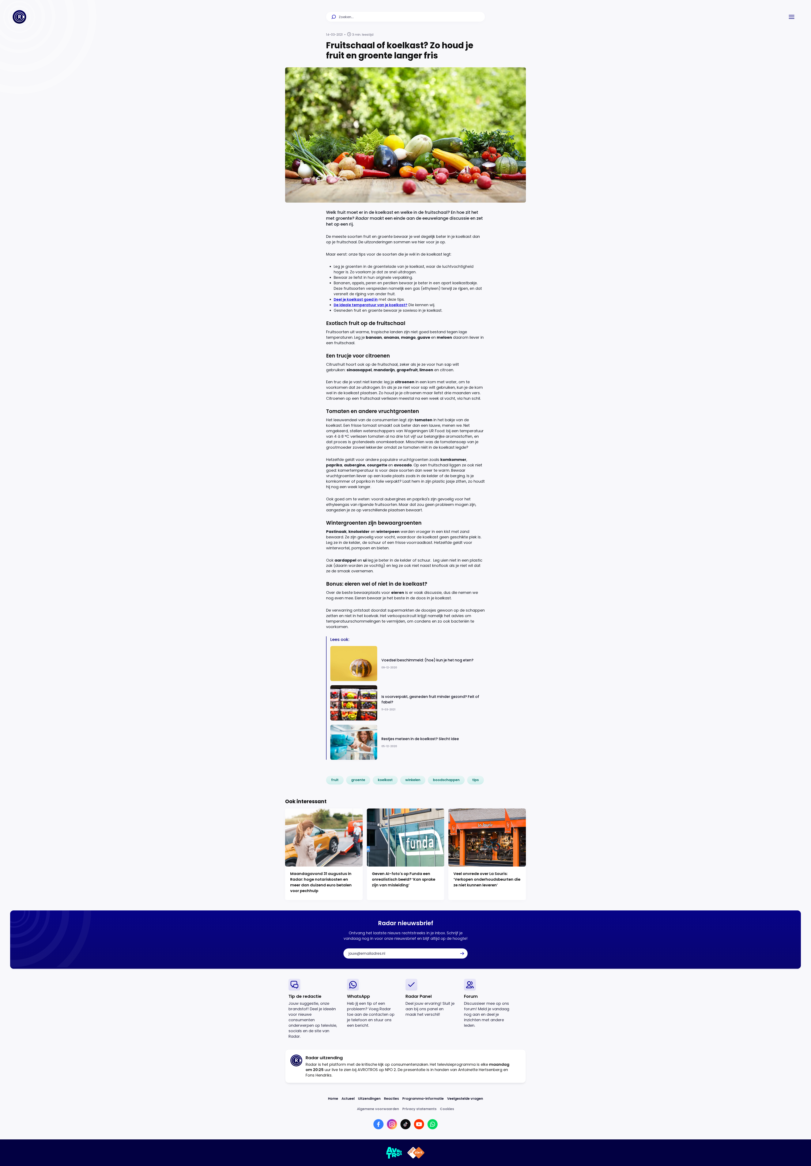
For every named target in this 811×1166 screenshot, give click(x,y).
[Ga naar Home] (19, 17)
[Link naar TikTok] (405, 1124)
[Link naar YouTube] (419, 1124)
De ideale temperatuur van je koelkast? (370, 304)
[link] (335, 780)
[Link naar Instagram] (392, 1124)
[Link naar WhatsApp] (432, 1124)
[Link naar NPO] (416, 1152)
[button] (791, 17)
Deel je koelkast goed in (356, 299)
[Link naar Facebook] (378, 1124)
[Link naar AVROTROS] (394, 1152)
